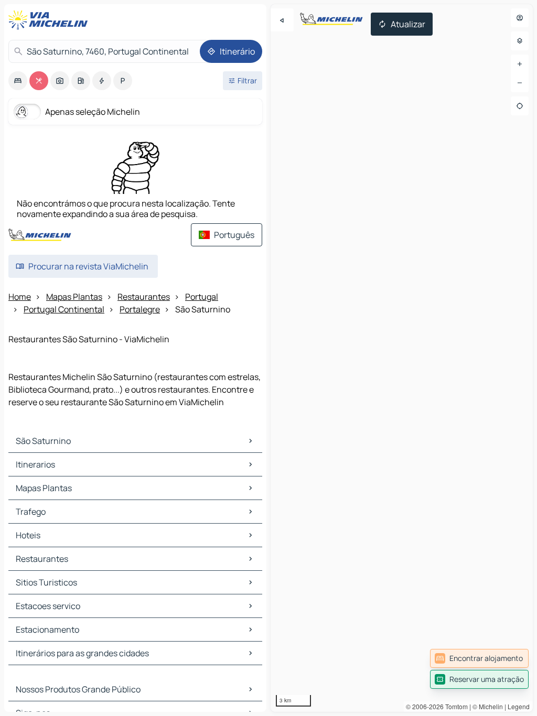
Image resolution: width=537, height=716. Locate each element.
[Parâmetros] (520, 40)
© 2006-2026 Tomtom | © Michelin (454, 706)
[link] (479, 658)
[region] (402, 358)
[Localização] (520, 105)
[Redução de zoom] (520, 82)
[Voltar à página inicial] (50, 19)
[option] (17, 80)
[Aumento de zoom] (520, 64)
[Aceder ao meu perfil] (520, 17)
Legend (519, 706)
